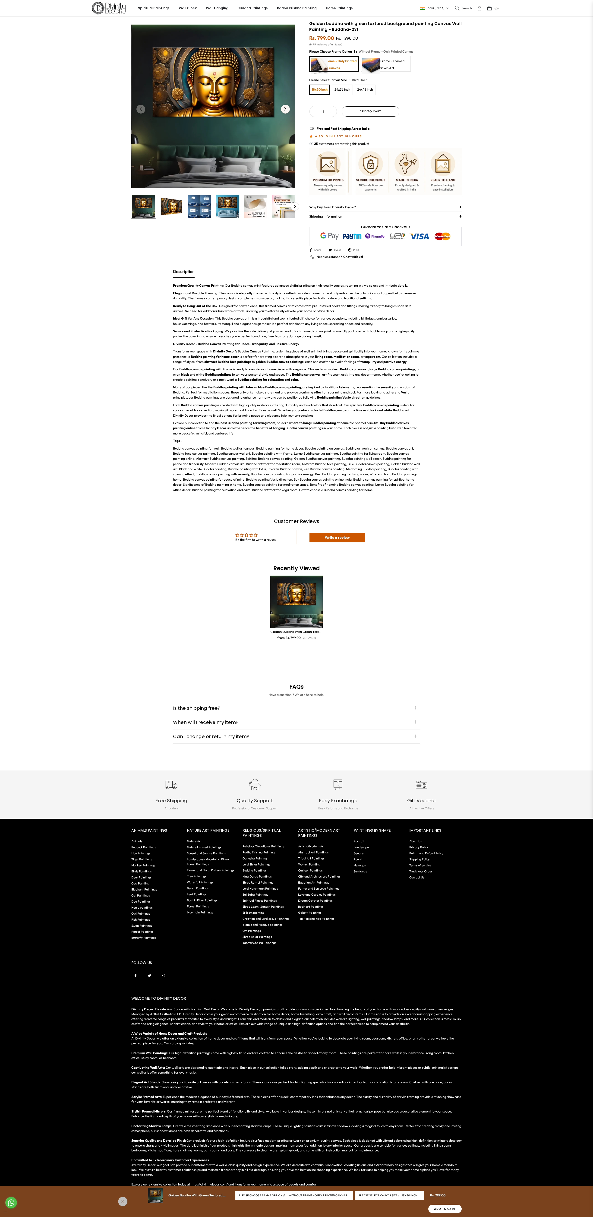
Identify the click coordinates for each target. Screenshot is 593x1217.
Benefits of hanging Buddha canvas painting (342, 484)
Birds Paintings (141, 871)
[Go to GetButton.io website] (11, 1212)
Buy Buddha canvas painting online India (323, 479)
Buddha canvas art (399, 448)
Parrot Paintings (142, 931)
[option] (213, 106)
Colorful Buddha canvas (285, 469)
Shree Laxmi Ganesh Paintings (263, 906)
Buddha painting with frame (272, 453)
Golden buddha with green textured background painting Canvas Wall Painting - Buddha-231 (296, 632)
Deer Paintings (141, 877)
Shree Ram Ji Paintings (258, 882)
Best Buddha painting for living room (341, 474)
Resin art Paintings (311, 906)
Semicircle (360, 871)
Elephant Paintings (144, 889)
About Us (415, 841)
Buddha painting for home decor (279, 448)
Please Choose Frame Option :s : (361, 51)
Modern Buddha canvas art (224, 464)
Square (358, 853)
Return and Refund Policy (426, 853)
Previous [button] (140, 109)
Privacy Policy (418, 847)
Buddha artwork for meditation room (273, 464)
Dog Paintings (141, 901)
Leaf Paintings (197, 894)
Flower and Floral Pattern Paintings (210, 870)
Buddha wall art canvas (238, 448)
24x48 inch (365, 89)
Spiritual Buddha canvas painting (269, 458)
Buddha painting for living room (362, 453)
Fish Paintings (140, 919)
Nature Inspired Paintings (204, 847)
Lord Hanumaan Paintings (260, 888)
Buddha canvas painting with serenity (222, 474)
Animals (136, 841)
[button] (463, 8)
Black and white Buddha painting (202, 469)
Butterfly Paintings (143, 937)
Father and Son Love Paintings (318, 888)
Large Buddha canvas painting (316, 453)
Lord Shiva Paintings (256, 864)
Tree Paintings (196, 876)
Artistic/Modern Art (311, 846)
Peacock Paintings (143, 847)
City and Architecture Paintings (319, 876)
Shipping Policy (419, 859)
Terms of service (420, 865)
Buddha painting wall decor (361, 458)
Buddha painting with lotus (247, 469)
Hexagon (360, 865)
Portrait (359, 841)
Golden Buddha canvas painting (317, 458)
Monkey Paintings (143, 865)
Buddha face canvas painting (194, 453)
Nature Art (194, 841)
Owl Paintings (140, 913)
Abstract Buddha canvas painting (220, 458)
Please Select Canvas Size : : (338, 80)
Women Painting (309, 864)
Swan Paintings (141, 925)
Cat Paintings (140, 895)
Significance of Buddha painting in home (212, 484)
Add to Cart (445, 1209)
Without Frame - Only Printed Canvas (334, 64)
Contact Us (416, 877)
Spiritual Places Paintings (260, 900)
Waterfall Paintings (200, 882)
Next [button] (285, 109)
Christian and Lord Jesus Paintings (266, 918)
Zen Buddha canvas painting (324, 469)
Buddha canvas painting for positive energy (282, 474)
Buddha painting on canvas (324, 448)
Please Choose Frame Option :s (262, 1195)
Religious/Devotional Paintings (263, 846)
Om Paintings (252, 930)
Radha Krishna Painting (259, 852)
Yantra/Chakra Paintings (259, 942)
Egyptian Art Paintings (313, 882)
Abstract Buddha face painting (324, 464)
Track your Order (420, 871)
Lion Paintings (140, 853)
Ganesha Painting (255, 858)
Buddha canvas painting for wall (196, 448)
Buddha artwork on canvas (364, 448)
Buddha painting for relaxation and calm (221, 490)
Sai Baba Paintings (255, 894)
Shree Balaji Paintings (257, 936)
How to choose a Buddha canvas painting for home (336, 490)
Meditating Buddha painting (366, 469)
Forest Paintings (198, 906)
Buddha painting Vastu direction (269, 479)
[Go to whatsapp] (11, 1202)
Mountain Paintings (200, 912)
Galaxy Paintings (310, 912)
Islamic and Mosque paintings (263, 924)
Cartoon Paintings (310, 870)
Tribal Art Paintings (311, 858)
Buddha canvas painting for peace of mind (213, 479)
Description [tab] (184, 271)
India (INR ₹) (435, 8)
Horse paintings (142, 907)
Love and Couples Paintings (317, 894)
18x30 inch (320, 89)
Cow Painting (140, 883)
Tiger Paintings (141, 859)
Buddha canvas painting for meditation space (275, 484)
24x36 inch (342, 89)
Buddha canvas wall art (233, 453)
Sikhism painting (254, 912)
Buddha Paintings (255, 870)
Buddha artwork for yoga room (274, 490)
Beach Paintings (198, 888)
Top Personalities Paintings (316, 918)
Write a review (337, 537)
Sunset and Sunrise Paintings (206, 853)
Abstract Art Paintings (313, 852)
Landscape (361, 847)
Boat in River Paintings (202, 900)
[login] (479, 8)
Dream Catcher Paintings (315, 900)
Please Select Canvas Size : (379, 1195)
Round (358, 859)
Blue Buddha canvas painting (368, 464)
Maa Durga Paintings (257, 876)
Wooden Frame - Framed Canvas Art (385, 64)
